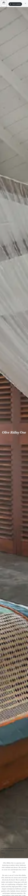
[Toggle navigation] (25, 3)
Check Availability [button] (16, 4)
